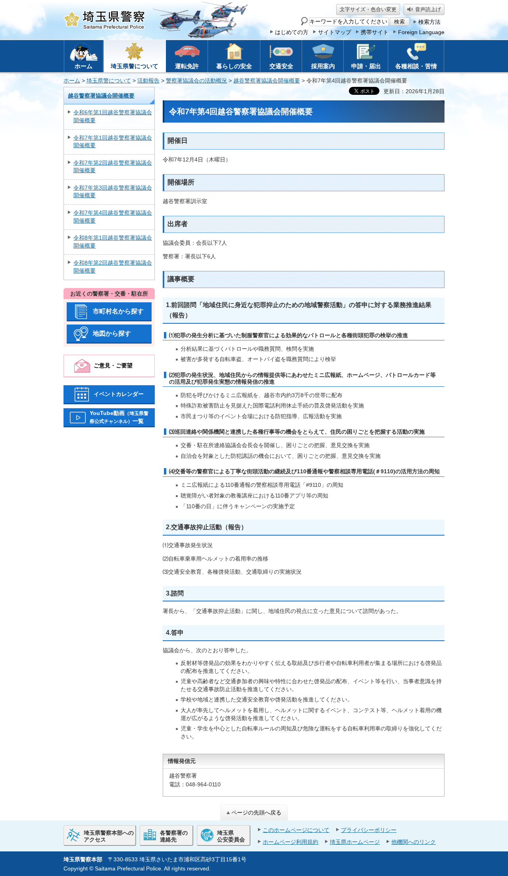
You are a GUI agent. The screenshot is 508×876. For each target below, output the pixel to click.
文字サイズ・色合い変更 (368, 9)
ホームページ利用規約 (290, 842)
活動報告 (148, 80)
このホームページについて (296, 830)
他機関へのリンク (413, 842)
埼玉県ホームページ (355, 842)
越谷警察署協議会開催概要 (266, 80)
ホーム (72, 80)
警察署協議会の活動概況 (196, 80)
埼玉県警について (109, 80)
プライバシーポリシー (368, 830)
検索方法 (429, 22)
